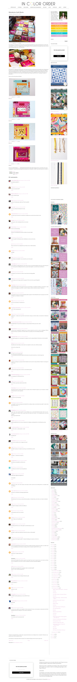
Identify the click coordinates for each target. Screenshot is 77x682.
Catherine (12, 420)
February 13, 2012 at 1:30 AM (18, 381)
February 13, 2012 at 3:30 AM (17, 402)
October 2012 (55, 574)
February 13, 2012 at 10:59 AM (18, 510)
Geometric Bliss (55, 511)
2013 (53, 567)
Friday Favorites (55, 508)
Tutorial (53, 534)
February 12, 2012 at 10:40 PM (22, 328)
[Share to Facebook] (16, 172)
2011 (53, 634)
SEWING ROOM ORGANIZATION (35, 7)
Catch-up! (54, 592)
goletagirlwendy (14, 460)
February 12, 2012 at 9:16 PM (20, 187)
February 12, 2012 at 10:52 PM (22, 336)
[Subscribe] (59, 36)
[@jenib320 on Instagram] (59, 29)
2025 (53, 546)
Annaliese (12, 220)
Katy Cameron (13, 440)
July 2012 (55, 579)
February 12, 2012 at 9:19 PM (20, 207)
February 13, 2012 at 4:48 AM (21, 410)
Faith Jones (13, 187)
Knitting (53, 517)
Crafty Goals (54, 498)
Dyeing (53, 502)
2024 (53, 548)
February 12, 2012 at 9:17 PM (23, 193)
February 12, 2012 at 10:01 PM (18, 271)
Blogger (49, 679)
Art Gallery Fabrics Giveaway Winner (59, 594)
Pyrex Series (54, 522)
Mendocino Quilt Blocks (57, 611)
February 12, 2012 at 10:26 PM (19, 314)
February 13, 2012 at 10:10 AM (19, 497)
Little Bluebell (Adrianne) (15, 374)
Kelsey (12, 200)
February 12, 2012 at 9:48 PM (18, 257)
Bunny (53, 492)
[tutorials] (59, 26)
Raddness (12, 530)
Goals (53, 512)
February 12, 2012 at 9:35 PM (23, 213)
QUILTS (49, 7)
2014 (53, 565)
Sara (12, 467)
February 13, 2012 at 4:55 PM (18, 566)
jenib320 (17, 43)
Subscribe (59, 56)
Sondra (12, 497)
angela (12, 447)
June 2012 (55, 581)
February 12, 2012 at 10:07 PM (21, 285)
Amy (12, 510)
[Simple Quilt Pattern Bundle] (59, 294)
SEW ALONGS (26, 7)
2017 (53, 560)
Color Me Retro (55, 495)
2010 (53, 636)
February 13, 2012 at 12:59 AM (25, 374)
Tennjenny (13, 250)
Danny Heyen (13, 285)
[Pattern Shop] (59, 24)
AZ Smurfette (13, 594)
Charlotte (12, 395)
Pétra (12, 574)
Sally (12, 607)
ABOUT (60, 7)
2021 (53, 553)
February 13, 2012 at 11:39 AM (20, 517)
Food (53, 507)
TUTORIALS (20, 7)
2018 (53, 558)
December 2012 (56, 570)
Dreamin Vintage (55, 501)
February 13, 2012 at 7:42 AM (18, 447)
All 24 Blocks (10, 43)
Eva (11, 402)
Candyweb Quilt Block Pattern (56, 136)
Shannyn (12, 473)
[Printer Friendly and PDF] (11, 173)
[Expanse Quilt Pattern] (59, 110)
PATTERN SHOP (13, 7)
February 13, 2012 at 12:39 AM (19, 360)
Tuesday (54, 591)
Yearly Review (54, 538)
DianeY (12, 278)
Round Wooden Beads (55, 160)
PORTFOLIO (55, 7)
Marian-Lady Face (14, 328)
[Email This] (13, 172)
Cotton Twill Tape (54, 185)
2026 (53, 544)
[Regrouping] (22, 66)
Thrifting (53, 531)
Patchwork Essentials (56, 521)
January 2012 (55, 632)
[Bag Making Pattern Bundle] (59, 261)
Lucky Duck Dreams (14, 213)
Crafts (53, 497)
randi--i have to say (14, 490)
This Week (55, 628)
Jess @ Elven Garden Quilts (15, 307)
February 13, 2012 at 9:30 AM (19, 473)
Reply (12, 183)
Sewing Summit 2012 (57, 620)
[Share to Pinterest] (17, 172)
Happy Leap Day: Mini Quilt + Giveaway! (60, 589)
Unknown (12, 517)
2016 (53, 562)
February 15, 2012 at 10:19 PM (18, 607)
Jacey (12, 537)
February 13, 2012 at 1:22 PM (18, 537)
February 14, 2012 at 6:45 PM (21, 594)
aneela (12, 566)
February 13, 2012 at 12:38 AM (18, 352)
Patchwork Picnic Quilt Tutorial (58, 600)
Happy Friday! (55, 603)
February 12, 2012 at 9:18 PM (18, 200)
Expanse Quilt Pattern (55, 111)
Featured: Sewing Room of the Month (59, 619)
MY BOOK (44, 7)
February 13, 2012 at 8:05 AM (18, 467)
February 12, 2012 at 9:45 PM (17, 237)
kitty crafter (13, 207)
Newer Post (11, 640)
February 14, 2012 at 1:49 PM (18, 587)
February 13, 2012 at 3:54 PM (20, 558)
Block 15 (10, 119)
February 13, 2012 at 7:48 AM (22, 460)
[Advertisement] (59, 646)
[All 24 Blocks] (22, 42)
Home (29, 640)
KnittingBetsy (13, 410)
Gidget (12, 587)
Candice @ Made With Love (15, 180)
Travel (53, 532)
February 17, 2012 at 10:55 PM (20, 615)
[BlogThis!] (14, 172)
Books (53, 491)
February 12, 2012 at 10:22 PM (25, 307)
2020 (53, 555)
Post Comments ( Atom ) (18, 642)
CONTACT (64, 7)
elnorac (12, 360)
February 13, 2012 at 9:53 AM (22, 490)
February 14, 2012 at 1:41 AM (18, 574)
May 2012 (55, 582)
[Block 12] (22, 140)
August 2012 (55, 577)
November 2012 (56, 572)
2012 (53, 569)
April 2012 (55, 584)
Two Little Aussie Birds (15, 427)
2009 (53, 637)
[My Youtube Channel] (59, 34)
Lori (12, 271)
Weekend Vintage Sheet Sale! (58, 622)
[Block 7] (22, 162)
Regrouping (10, 67)
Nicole (12, 257)
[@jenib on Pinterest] (59, 31)
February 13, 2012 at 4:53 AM (24, 427)
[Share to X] (15, 172)
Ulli (11, 352)
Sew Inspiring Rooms (57, 608)
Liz (11, 237)
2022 (53, 551)
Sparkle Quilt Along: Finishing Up (59, 606)
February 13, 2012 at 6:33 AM (21, 440)
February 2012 (56, 588)
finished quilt (54, 539)
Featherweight (54, 505)
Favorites (54, 605)
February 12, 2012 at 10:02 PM (19, 278)
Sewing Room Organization (57, 528)
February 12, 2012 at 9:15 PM (25, 180)
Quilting (16, 174)
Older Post (46, 640)
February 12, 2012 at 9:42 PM (19, 220)
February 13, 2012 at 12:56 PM (20, 530)
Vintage (53, 535)
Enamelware (54, 504)
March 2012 (55, 586)
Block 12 (10, 141)
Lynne (12, 381)
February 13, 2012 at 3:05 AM (19, 395)
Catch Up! (54, 613)
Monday (54, 610)
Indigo (53, 515)
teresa (12, 314)
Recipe (53, 525)
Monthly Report (55, 518)
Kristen (12, 343)
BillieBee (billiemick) (14, 193)
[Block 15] (22, 118)
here (18, 167)
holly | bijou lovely (14, 336)
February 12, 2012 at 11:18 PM (19, 343)
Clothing (53, 494)
